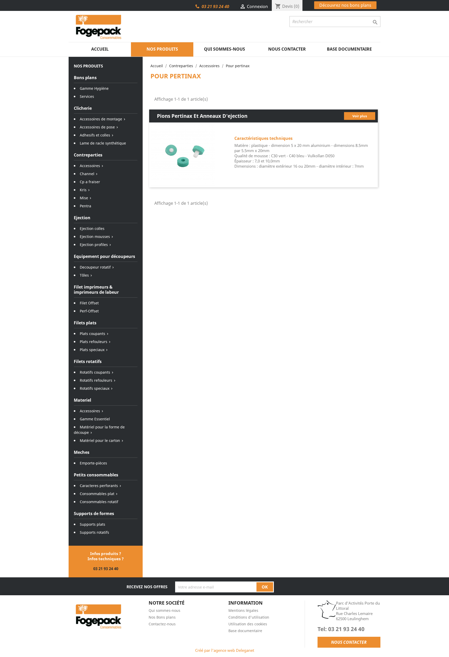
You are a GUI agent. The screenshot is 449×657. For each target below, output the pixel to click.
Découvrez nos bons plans (345, 5)
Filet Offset (89, 302)
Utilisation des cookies (247, 623)
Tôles (84, 275)
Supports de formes (94, 513)
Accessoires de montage (101, 119)
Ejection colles (92, 228)
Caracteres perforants (99, 485)
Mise (84, 197)
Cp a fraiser (90, 181)
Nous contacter (287, 49)
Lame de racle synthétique (103, 143)
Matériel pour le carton (100, 440)
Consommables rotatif (99, 501)
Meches (81, 452)
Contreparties (88, 155)
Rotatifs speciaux (94, 388)
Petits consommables (96, 475)
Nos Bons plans (162, 617)
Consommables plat (97, 493)
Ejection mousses (95, 236)
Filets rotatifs (88, 361)
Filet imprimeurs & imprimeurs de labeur (96, 289)
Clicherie (83, 108)
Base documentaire (349, 49)
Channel (87, 173)
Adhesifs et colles (95, 135)
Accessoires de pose (97, 127)
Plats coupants (92, 333)
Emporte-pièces (93, 463)
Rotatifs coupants (95, 372)
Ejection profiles (94, 244)
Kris (83, 189)
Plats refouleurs (93, 341)
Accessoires (90, 165)
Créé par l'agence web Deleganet (224, 650)
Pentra (85, 205)
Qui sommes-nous (224, 49)
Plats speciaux (92, 349)
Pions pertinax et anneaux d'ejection (202, 115)
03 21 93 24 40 (215, 6)
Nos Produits (162, 49)
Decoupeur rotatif (95, 267)
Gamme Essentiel (95, 418)
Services (87, 96)
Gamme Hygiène (94, 88)
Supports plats (92, 524)
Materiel (82, 400)
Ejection (82, 218)
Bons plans (85, 77)
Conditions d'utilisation (248, 617)
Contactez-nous (162, 623)
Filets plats (85, 323)
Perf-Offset (89, 311)
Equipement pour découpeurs (104, 256)
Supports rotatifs (94, 532)
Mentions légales (243, 610)
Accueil (100, 49)
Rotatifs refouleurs (96, 380)
